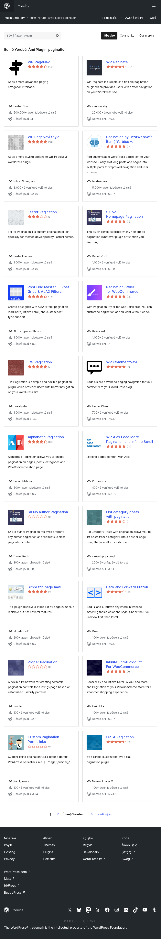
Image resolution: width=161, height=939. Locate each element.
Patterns (49, 859)
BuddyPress (14, 892)
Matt (9, 879)
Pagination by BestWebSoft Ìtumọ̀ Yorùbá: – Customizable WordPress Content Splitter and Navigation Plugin (129, 139)
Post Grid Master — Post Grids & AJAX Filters (48, 289)
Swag (128, 859)
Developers (90, 852)
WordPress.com (17, 872)
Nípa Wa (10, 838)
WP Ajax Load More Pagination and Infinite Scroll (129, 439)
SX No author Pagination (48, 512)
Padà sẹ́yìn (105, 814)
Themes (49, 845)
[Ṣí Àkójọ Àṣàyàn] (154, 6)
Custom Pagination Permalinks (43, 739)
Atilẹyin (87, 845)
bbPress (12, 885)
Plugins (48, 852)
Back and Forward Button (127, 587)
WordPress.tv (94, 859)
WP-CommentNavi (121, 362)
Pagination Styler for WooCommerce (122, 289)
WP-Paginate (117, 62)
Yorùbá (18, 910)
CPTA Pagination (120, 737)
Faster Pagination (42, 212)
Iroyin (8, 845)
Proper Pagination (42, 662)
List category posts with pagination (122, 514)
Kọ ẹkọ (87, 838)
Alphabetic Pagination (46, 437)
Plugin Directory (14, 17)
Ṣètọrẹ (128, 852)
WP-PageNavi (39, 62)
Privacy (9, 859)
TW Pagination (40, 362)
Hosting (9, 852)
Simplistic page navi (44, 587)
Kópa (125, 838)
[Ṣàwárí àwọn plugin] (57, 35)
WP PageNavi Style (43, 137)
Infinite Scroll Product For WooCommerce (124, 664)
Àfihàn (47, 838)
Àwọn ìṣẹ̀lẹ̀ (129, 845)
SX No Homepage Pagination (124, 214)
